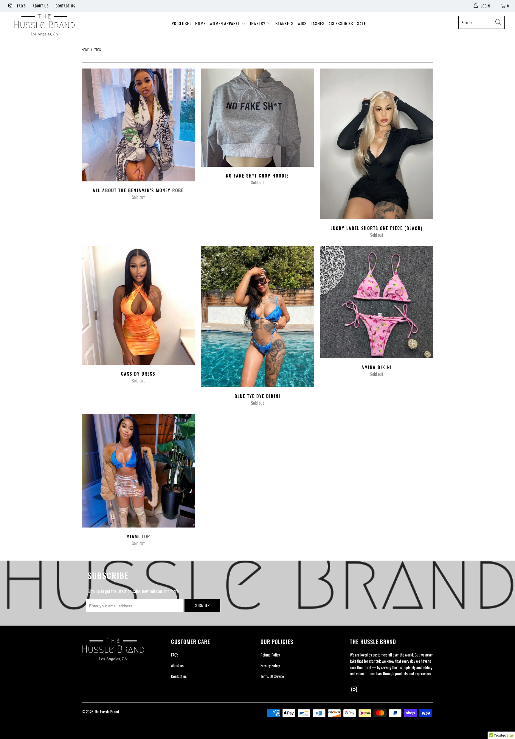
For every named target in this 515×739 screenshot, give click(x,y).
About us (41, 5)
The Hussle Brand (106, 712)
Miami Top (138, 471)
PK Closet (181, 23)
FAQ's (21, 5)
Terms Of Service (272, 676)
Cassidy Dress (138, 305)
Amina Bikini (376, 302)
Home (200, 23)
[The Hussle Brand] (44, 26)
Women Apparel (225, 23)
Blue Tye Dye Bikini (257, 316)
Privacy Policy (270, 665)
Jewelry (258, 23)
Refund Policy (270, 655)
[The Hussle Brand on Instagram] (10, 5)
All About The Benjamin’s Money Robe (138, 125)
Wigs (302, 23)
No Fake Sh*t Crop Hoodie (257, 118)
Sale (361, 23)
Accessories (340, 23)
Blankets (284, 23)
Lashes (318, 23)
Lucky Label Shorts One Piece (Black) (376, 144)
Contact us (65, 5)
